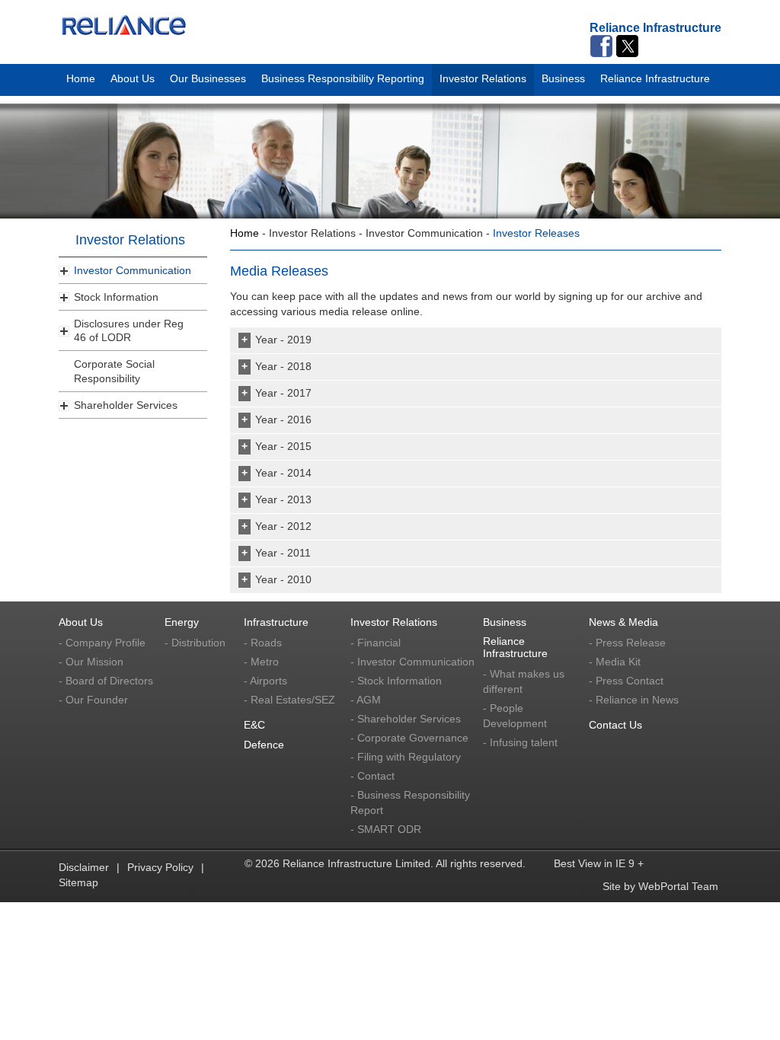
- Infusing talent (520, 742)
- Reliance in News (634, 700)
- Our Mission (91, 662)
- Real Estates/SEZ (289, 700)
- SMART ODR (385, 829)
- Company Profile (102, 642)
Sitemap (78, 882)
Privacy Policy (160, 867)
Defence (264, 745)
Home (80, 76)
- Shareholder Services (405, 719)
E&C (254, 725)
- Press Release (627, 642)
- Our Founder (93, 700)
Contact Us (615, 725)
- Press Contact (626, 681)
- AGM (365, 700)
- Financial (375, 642)
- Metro (261, 662)
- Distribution (195, 642)
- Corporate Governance (409, 738)
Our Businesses (208, 76)
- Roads (263, 642)
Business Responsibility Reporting (342, 76)
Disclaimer (84, 867)
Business (563, 76)
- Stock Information (396, 681)
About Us (132, 76)
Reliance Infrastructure (655, 76)
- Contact (372, 776)
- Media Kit (615, 662)
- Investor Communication (412, 662)
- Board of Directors (106, 681)
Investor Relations (483, 76)
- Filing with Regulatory (405, 757)
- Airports (265, 681)
